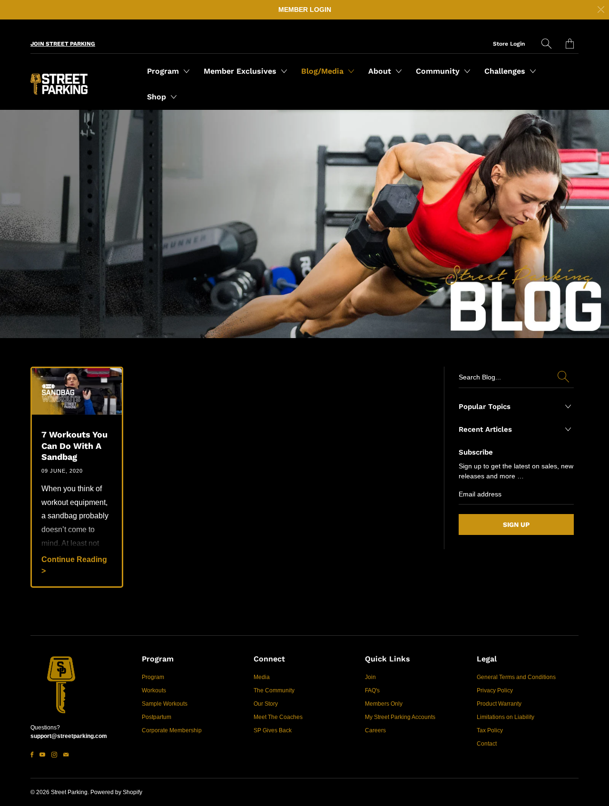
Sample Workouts (164, 703)
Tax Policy (490, 730)
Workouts (154, 690)
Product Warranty (499, 703)
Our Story (266, 703)
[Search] (546, 43)
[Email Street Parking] (66, 754)
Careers (375, 730)
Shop (157, 96)
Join (370, 677)
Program (164, 71)
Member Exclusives (241, 71)
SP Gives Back (273, 730)
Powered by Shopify (116, 792)
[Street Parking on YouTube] (42, 754)
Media (262, 677)
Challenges (506, 71)
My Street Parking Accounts (400, 717)
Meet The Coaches (278, 717)
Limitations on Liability (505, 717)
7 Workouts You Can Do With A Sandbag (74, 445)
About (380, 71)
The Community (274, 690)
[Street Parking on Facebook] (31, 754)
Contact (487, 743)
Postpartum (156, 717)
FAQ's (372, 690)
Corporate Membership (172, 730)
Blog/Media (323, 71)
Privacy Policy (495, 690)
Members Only (384, 703)
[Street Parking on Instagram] (54, 754)
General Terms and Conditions (516, 677)
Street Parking (69, 792)
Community (439, 71)
